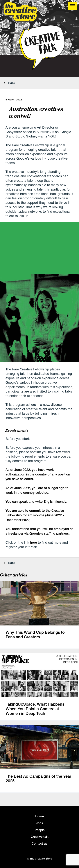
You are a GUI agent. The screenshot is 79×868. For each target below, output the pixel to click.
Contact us (39, 843)
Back (11, 83)
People (39, 830)
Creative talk (40, 837)
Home (39, 816)
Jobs (39, 823)
